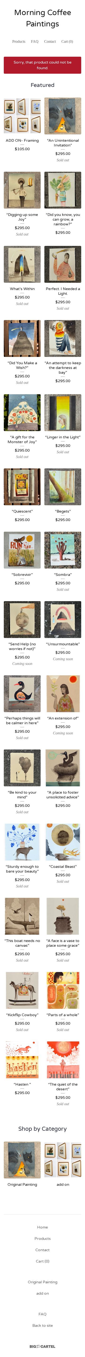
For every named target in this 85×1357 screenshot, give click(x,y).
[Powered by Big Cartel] (42, 1346)
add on (42, 1293)
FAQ (34, 41)
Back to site (42, 1325)
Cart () (67, 41)
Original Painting (42, 1282)
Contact (50, 41)
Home (42, 1227)
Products (18, 41)
